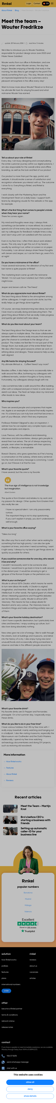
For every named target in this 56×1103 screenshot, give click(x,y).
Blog (17, 10)
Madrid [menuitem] (28, 899)
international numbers (11, 984)
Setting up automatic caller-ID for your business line (34, 831)
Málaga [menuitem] (28, 905)
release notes (7, 1027)
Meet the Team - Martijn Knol (36, 808)
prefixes (5, 966)
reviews (33, 960)
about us (33, 966)
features (5, 972)
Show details (30, 1096)
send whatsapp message (18, 1062)
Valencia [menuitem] (28, 912)
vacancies (34, 972)
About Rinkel (7, 10)
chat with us (12, 1068)
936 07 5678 (12, 1056)
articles (33, 978)
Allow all (30, 1082)
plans (4, 978)
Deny (30, 1089)
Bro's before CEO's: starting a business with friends (35, 820)
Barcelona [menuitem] (28, 893)
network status (8, 1021)
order (6, 991)
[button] (46, 4)
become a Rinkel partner (12, 1009)
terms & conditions (10, 1015)
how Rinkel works (9, 960)
